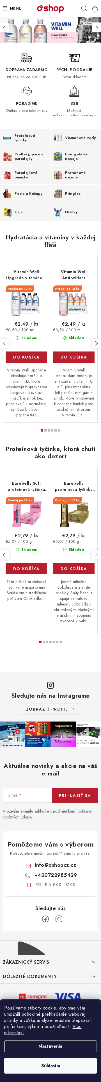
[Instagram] (59, 919)
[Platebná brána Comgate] (33, 996)
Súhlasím (50, 1066)
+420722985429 (55, 875)
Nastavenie (50, 1046)
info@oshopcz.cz (55, 865)
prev (4, 343)
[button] (4, 27)
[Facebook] (45, 919)
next (96, 343)
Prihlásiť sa (75, 795)
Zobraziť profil (47, 709)
